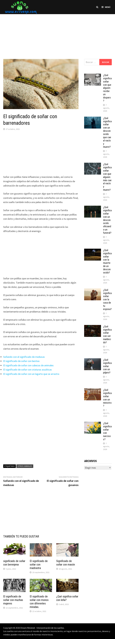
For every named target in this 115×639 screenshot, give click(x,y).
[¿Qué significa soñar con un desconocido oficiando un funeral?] (92, 207)
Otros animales (25, 466)
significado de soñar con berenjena (14, 562)
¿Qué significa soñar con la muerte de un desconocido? (107, 261)
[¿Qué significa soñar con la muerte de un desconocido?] (92, 250)
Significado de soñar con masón (65, 562)
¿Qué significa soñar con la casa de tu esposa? (107, 299)
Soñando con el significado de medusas (24, 356)
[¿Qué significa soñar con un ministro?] (92, 390)
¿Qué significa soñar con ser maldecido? (107, 334)
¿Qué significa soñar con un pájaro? (107, 366)
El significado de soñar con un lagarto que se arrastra (31, 374)
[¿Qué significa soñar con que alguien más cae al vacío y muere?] (92, 164)
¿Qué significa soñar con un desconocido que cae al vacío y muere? (107, 132)
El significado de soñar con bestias (21, 361)
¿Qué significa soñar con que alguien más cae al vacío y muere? (107, 177)
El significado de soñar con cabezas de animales (28, 365)
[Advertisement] (57, 33)
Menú (107, 7)
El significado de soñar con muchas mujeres (13, 600)
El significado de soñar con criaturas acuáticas (27, 369)
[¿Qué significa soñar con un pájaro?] (92, 360)
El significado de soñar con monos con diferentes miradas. (39, 602)
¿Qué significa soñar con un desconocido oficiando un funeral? (107, 220)
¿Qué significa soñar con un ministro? (107, 397)
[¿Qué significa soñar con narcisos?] (92, 423)
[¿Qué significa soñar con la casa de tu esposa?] (92, 290)
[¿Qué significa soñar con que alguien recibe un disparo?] (92, 75)
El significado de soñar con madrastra (39, 564)
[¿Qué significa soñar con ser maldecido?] (92, 326)
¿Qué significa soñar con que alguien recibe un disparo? (107, 88)
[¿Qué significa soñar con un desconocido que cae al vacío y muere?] (92, 118)
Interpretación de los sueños (50, 627)
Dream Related (27, 627)
